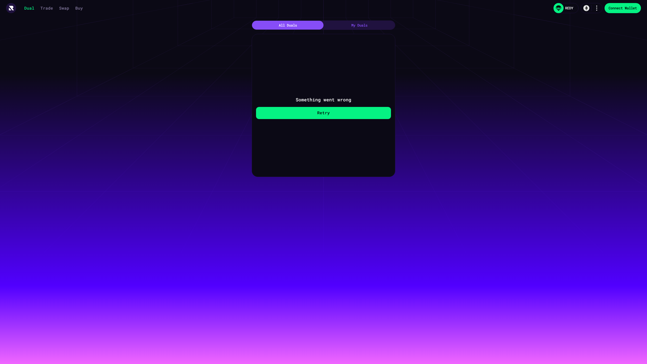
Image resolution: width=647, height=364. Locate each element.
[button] (11, 8)
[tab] (288, 25)
